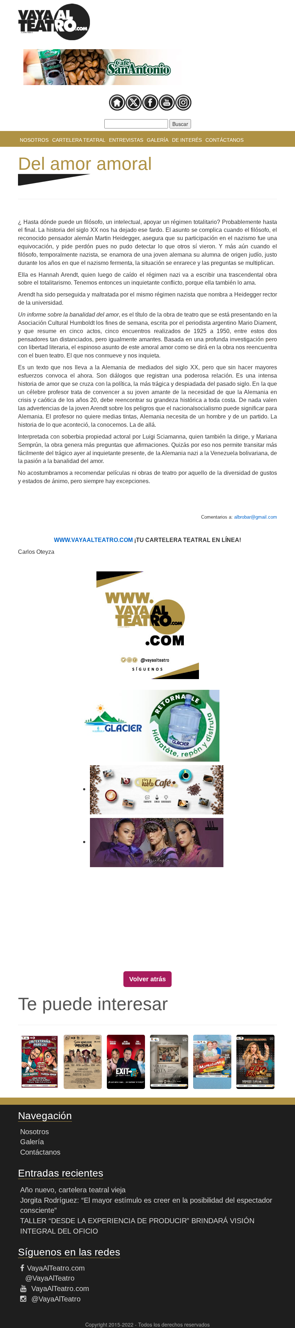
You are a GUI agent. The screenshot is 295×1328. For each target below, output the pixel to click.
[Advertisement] (147, 921)
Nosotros (34, 140)
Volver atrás (147, 979)
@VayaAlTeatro (48, 1278)
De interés (187, 140)
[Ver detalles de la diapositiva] (102, 67)
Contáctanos (224, 140)
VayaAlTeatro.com (56, 1268)
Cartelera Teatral (78, 140)
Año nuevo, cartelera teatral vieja (73, 1190)
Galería (157, 140)
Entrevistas (126, 140)
